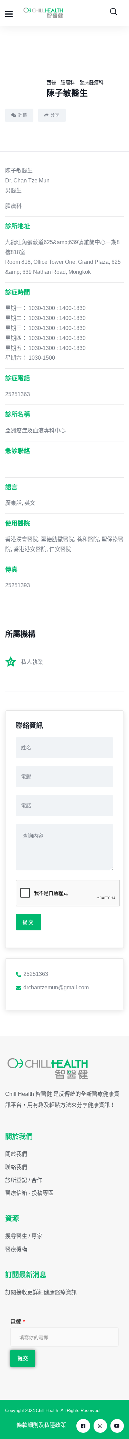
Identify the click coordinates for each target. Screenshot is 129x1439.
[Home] (48, 1069)
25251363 (35, 974)
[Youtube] (117, 1425)
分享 (55, 115)
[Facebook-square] (83, 1425)
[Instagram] (100, 1425)
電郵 (17, 1322)
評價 (22, 115)
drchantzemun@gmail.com (56, 987)
